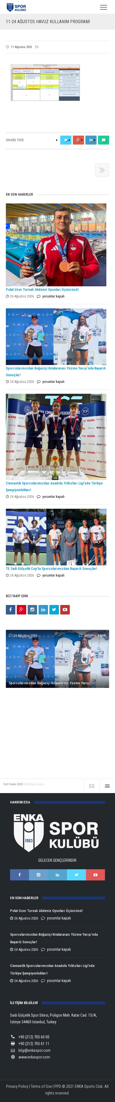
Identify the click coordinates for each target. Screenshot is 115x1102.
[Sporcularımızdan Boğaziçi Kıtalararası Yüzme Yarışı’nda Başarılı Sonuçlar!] (56, 336)
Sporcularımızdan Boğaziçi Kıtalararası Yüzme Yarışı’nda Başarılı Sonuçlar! (59, 683)
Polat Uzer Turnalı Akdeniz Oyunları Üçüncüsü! (42, 289)
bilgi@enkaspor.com (34, 1050)
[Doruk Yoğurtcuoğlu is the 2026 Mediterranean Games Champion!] (57, 692)
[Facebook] (10, 609)
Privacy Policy (17, 1086)
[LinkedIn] (43, 609)
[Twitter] (54, 609)
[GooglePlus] (21, 609)
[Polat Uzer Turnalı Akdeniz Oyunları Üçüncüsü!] (56, 244)
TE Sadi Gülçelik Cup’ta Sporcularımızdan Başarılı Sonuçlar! (51, 568)
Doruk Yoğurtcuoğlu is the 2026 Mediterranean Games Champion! (59, 749)
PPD (57, 1086)
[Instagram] (32, 609)
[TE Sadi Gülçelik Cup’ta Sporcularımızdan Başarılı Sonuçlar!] (56, 537)
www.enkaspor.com (34, 1057)
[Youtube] (65, 609)
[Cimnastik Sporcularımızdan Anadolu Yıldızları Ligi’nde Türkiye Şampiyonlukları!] (56, 437)
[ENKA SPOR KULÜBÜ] (17, 7)
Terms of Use (41, 1086)
